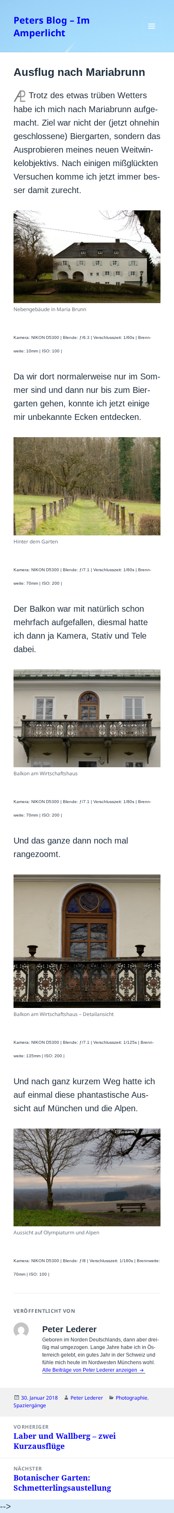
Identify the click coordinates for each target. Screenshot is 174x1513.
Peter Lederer (87, 1397)
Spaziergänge (30, 1405)
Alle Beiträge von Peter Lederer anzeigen (90, 1370)
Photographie (131, 1397)
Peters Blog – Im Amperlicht (52, 26)
